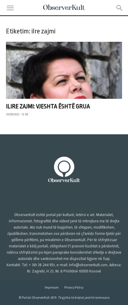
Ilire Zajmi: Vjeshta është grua (48, 106)
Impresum (52, 287)
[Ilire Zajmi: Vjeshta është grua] (64, 70)
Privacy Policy (73, 287)
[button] (10, 8)
